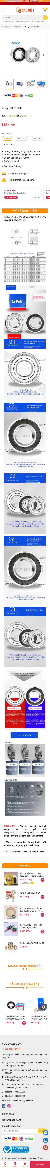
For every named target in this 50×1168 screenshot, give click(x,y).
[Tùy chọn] (42, 880)
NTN (6, 832)
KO (36, 832)
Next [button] (44, 55)
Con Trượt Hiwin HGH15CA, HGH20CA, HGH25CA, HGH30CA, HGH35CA (31, 927)
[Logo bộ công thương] (15, 1149)
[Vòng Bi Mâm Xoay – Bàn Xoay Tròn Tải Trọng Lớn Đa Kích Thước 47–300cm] (11, 879)
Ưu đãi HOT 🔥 (25, 865)
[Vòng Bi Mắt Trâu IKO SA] (11, 895)
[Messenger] (46, 1133)
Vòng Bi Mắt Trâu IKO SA (30, 893)
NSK (12, 832)
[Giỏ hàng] (44, 10)
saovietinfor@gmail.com (22, 1100)
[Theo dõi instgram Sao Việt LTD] (9, 1106)
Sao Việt (24, 1158)
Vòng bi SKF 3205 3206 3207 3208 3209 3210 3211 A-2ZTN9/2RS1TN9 (15, 1019)
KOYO (18, 832)
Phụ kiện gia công (38, 22)
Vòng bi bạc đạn (8, 22)
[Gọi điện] (46, 1148)
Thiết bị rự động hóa (22, 22)
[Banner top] (25, 2)
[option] (25, 55)
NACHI (25, 832)
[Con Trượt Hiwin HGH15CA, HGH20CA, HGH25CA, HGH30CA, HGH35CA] (11, 929)
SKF (31, 832)
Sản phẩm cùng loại (25, 984)
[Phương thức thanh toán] (18, 95)
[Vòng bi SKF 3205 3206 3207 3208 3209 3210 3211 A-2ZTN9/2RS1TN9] (16, 1004)
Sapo (42, 1158)
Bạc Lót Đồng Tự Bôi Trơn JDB (32, 943)
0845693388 (20, 1092)
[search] (45, 17)
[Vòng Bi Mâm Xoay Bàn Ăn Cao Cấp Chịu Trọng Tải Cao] (11, 912)
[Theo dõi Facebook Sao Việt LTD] (3, 1106)
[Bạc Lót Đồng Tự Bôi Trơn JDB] (11, 945)
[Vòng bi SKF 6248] (25, 55)
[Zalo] (46, 1140)
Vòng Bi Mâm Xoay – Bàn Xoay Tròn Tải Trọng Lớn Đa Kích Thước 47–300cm (31, 876)
